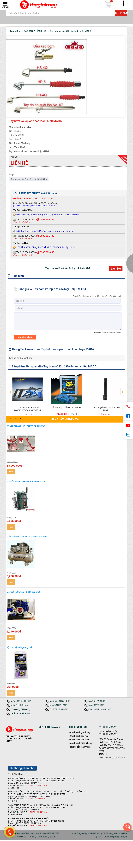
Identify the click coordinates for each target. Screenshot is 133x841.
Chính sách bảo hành (79, 740)
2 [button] (15, 418)
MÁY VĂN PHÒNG (58, 705)
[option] (27, 394)
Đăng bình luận (25, 337)
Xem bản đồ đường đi (22, 222)
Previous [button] (10, 389)
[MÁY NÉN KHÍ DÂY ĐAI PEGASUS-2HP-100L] (65, 554)
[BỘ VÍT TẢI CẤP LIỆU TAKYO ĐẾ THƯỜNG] (65, 443)
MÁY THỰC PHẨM (20, 705)
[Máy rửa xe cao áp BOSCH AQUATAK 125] (65, 499)
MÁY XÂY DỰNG (96, 705)
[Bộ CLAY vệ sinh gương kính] (65, 665)
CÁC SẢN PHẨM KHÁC (99, 709)
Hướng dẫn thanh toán (80, 747)
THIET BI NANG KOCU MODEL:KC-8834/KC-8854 (27, 409)
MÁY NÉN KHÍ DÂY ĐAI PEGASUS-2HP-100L (27, 536)
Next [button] (123, 389)
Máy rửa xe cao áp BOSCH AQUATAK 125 (26, 481)
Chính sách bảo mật (79, 736)
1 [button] (10, 418)
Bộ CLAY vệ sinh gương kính (19, 647)
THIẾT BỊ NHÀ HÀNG (21, 713)
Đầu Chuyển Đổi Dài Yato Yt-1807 (105, 409)
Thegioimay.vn (38, 785)
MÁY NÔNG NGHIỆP (21, 701)
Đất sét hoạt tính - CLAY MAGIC (66, 407)
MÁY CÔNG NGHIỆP (59, 701)
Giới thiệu (21, 837)
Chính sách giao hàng (80, 732)
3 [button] (20, 418)
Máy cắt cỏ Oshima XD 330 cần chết (23, 592)
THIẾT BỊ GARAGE (58, 709)
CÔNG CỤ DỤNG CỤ (20, 709)
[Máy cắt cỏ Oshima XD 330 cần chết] (65, 609)
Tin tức (31, 837)
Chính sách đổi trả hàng (81, 743)
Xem (11, 471)
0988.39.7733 (30, 198)
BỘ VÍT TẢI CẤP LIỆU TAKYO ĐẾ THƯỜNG (26, 426)
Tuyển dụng (42, 837)
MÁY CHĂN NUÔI (96, 701)
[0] (108, 5)
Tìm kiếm (122, 13)
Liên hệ (53, 837)
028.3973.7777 (46, 198)
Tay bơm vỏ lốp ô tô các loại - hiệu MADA (29, 179)
